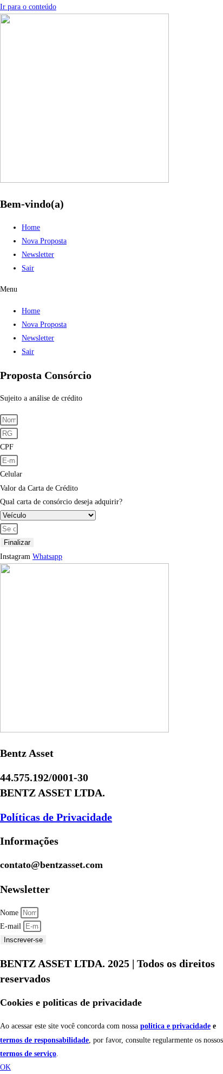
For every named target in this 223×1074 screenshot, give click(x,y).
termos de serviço (28, 1054)
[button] (111, 289)
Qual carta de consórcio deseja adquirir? (61, 502)
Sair (28, 268)
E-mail (11, 926)
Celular (11, 474)
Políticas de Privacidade (56, 817)
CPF (7, 447)
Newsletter (38, 254)
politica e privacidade (175, 1026)
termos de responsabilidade (44, 1040)
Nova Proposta (44, 241)
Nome (10, 913)
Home (31, 227)
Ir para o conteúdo (28, 7)
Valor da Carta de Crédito (39, 488)
